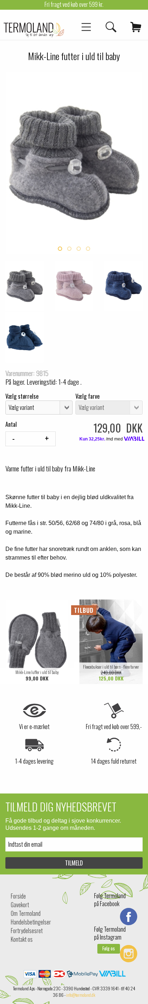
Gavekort (20, 904)
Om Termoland (26, 913)
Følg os (108, 948)
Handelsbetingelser (31, 922)
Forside (18, 896)
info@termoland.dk (80, 995)
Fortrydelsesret (27, 930)
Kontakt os (22, 939)
